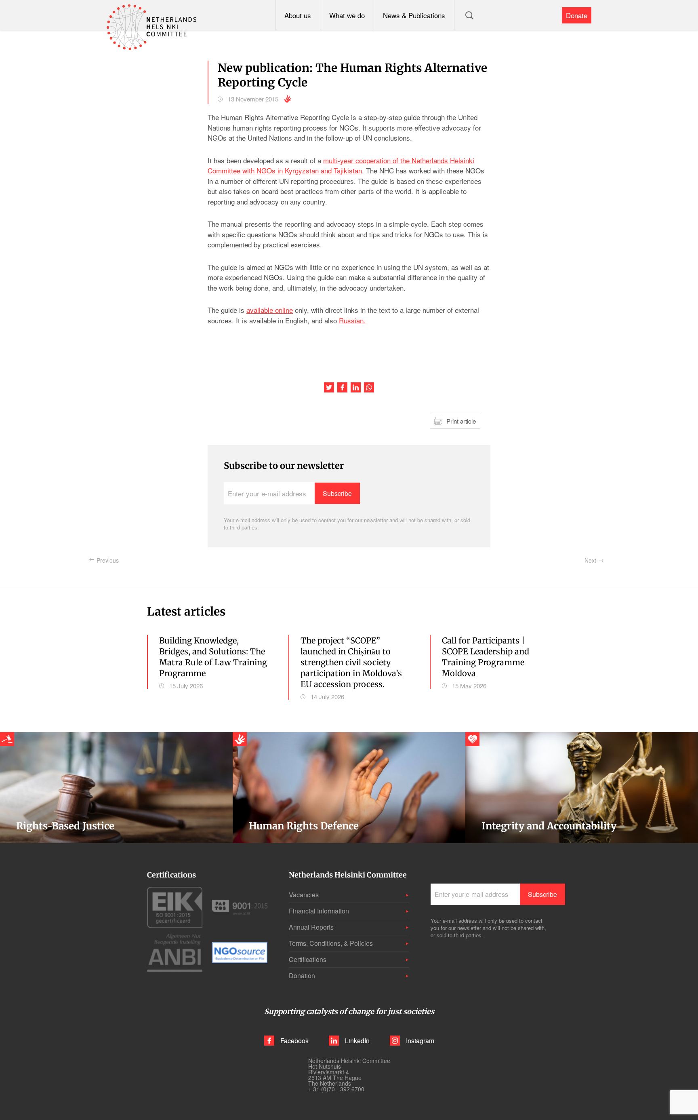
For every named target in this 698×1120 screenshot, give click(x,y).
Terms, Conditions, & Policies (331, 943)
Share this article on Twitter (329, 387)
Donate (576, 15)
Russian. (352, 320)
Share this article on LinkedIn (356, 387)
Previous (108, 560)
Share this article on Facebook (342, 387)
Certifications (307, 959)
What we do (347, 15)
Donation (302, 975)
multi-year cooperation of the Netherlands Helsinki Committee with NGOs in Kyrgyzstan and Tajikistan (341, 165)
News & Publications (414, 15)
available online (269, 310)
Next (590, 560)
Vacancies (304, 894)
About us (297, 15)
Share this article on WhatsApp (369, 387)
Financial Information (319, 910)
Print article (461, 421)
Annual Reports (311, 927)
